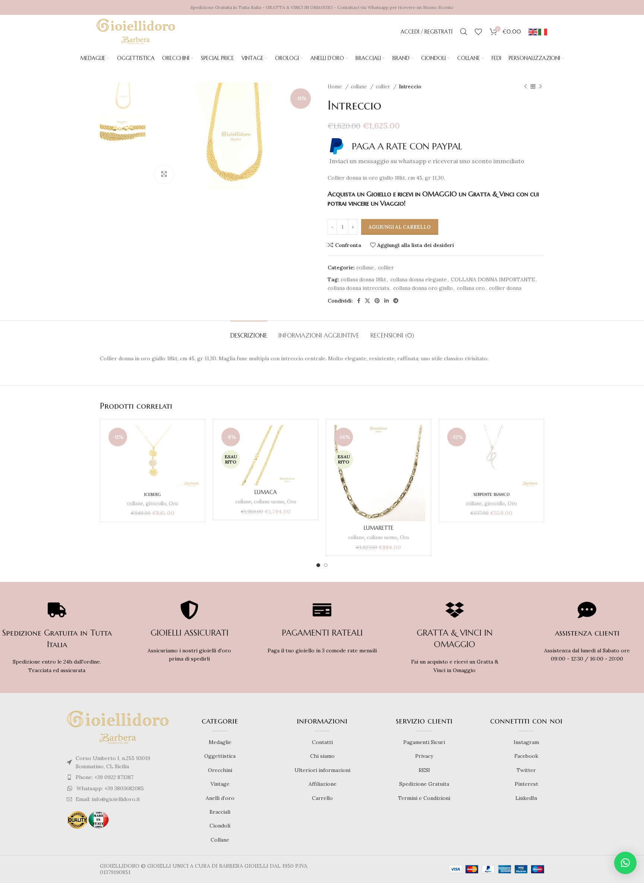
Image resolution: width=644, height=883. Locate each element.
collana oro (471, 288)
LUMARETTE (379, 528)
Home (335, 86)
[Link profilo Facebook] (359, 301)
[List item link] (118, 777)
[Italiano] (543, 31)
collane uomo (269, 502)
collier (383, 86)
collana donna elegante (418, 279)
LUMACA (266, 492)
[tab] (248, 331)
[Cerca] (463, 31)
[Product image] (152, 456)
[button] (625, 863)
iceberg (152, 494)
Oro (173, 503)
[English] (533, 31)
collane (359, 86)
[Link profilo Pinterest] (377, 301)
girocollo (156, 503)
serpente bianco (491, 494)
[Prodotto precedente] (525, 87)
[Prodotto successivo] (540, 87)
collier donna (505, 288)
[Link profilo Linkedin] (386, 301)
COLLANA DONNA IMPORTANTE (493, 279)
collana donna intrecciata (358, 288)
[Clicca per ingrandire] (164, 174)
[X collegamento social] (367, 301)
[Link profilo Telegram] (396, 301)
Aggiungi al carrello (400, 227)
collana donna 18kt (363, 279)
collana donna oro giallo (423, 288)
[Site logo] (135, 31)
